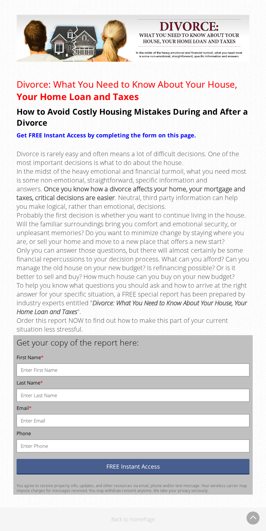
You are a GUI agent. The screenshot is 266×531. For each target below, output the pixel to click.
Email (24, 408)
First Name (30, 357)
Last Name (30, 382)
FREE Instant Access (133, 466)
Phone (24, 433)
